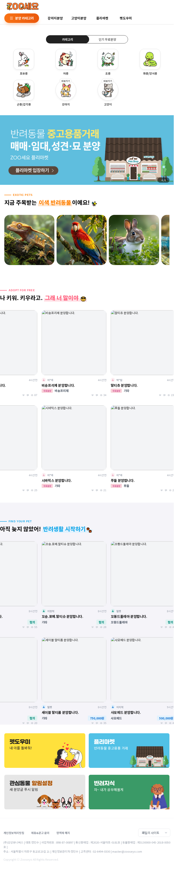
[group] (87, 150)
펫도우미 (126, 18)
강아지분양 (55, 18)
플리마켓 (102, 18)
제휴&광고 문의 (40, 833)
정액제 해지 (63, 833)
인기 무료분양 (107, 39)
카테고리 (67, 39)
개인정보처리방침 (13, 833)
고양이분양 (78, 18)
